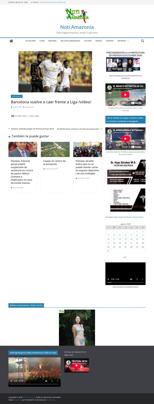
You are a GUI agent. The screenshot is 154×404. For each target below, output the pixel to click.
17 (108, 243)
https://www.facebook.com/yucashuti (128, 217)
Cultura (88, 41)
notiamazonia (29, 107)
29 (137, 247)
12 (120, 239)
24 (108, 247)
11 (114, 239)
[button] (127, 41)
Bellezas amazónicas (70, 41)
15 (137, 239)
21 (131, 243)
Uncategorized (17, 96)
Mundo (98, 41)
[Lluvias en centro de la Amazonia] (55, 143)
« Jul (124, 257)
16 (143, 239)
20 (126, 243)
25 (114, 247)
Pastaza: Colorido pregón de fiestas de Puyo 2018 (32, 129)
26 (120, 247)
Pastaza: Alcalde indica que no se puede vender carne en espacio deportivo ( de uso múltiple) (87, 167)
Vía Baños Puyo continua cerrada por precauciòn (78, 129)
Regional (52, 41)
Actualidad (30, 41)
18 (114, 243)
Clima (42, 41)
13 (126, 239)
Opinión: (110, 41)
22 (137, 243)
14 (131, 239)
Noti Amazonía (77, 27)
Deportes (122, 41)
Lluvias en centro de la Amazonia (54, 162)
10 (108, 239)
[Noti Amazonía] (11, 41)
